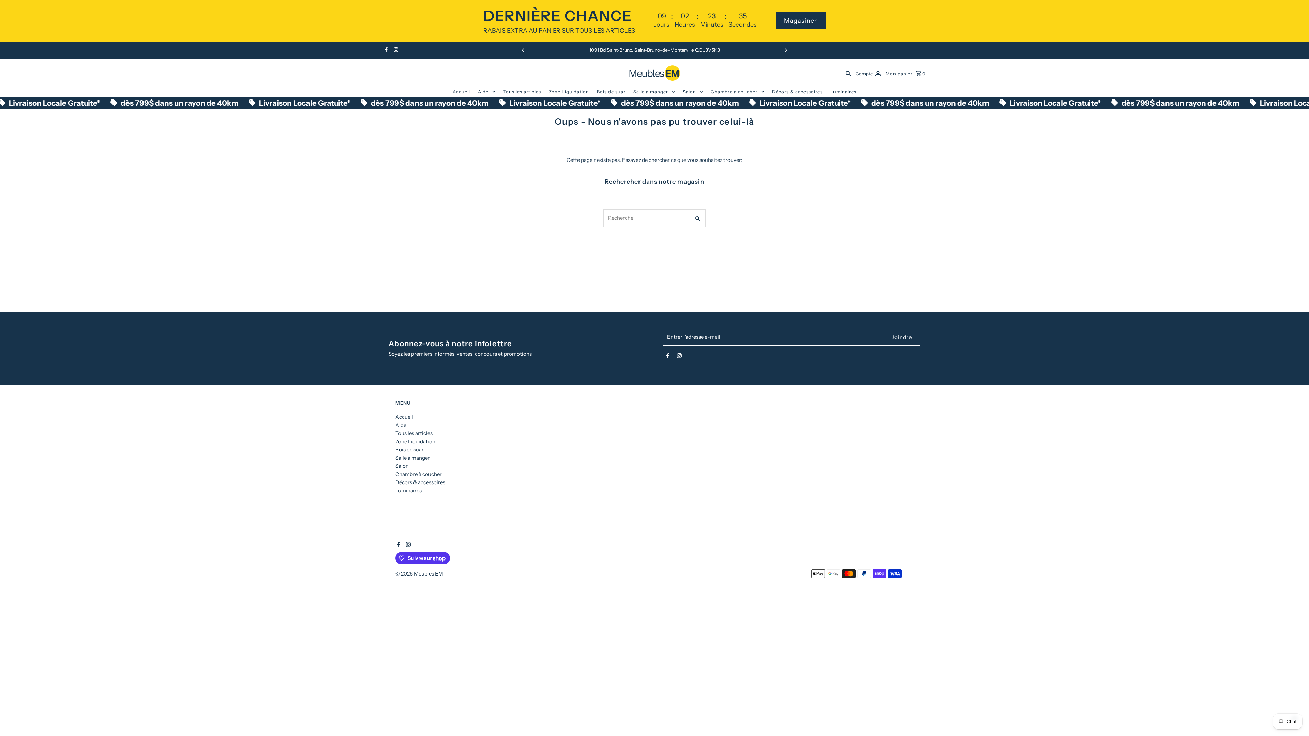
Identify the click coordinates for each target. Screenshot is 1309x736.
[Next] (786, 50)
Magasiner (800, 21)
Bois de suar (611, 91)
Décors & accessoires (797, 91)
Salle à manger (650, 91)
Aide (483, 91)
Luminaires (843, 91)
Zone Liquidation (569, 91)
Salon (689, 91)
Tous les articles (522, 91)
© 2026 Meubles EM (419, 573)
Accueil (461, 91)
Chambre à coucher (734, 91)
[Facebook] (385, 50)
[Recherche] (848, 73)
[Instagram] (395, 50)
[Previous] (523, 50)
